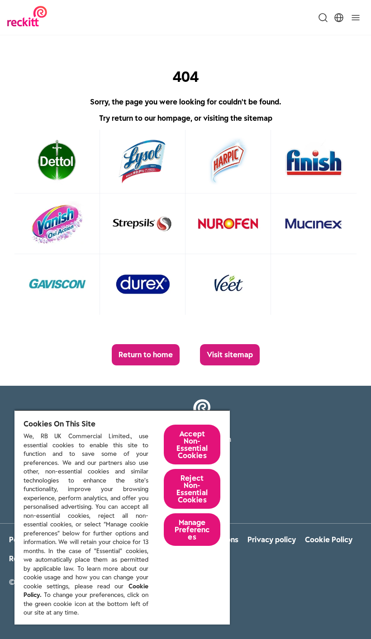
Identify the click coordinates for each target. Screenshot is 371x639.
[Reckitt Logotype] (27, 17)
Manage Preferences (192, 529)
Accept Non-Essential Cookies (191, 444)
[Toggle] (355, 17)
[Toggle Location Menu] (339, 17)
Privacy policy (271, 539)
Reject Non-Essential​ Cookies (191, 488)
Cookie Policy (328, 539)
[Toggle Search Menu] (323, 17)
